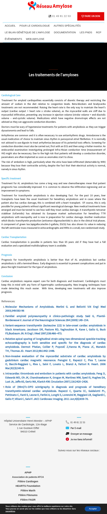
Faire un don (92, 16)
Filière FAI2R (28, 499)
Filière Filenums (27, 495)
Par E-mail (81, 428)
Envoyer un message (81, 433)
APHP (28, 472)
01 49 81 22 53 (61, 16)
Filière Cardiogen (28, 481)
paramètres (10, 511)
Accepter (93, 508)
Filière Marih (28, 490)
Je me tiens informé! (81, 439)
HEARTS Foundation (28, 486)
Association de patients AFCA (28, 477)
